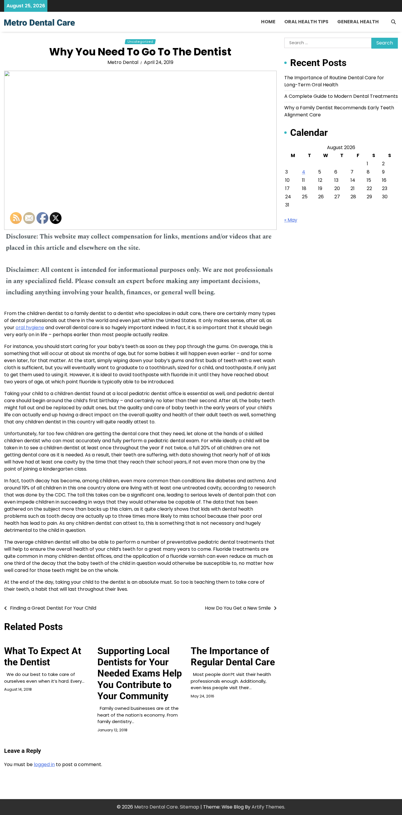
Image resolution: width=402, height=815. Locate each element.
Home (268, 21)
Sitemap (189, 807)
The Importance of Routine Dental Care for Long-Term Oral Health (334, 81)
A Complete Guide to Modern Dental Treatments (341, 96)
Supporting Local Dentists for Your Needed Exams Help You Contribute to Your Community (139, 673)
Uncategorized (140, 41)
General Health (358, 21)
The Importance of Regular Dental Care (233, 656)
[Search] (393, 21)
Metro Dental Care (156, 807)
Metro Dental (122, 62)
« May (290, 220)
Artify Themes (268, 807)
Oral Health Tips (306, 21)
